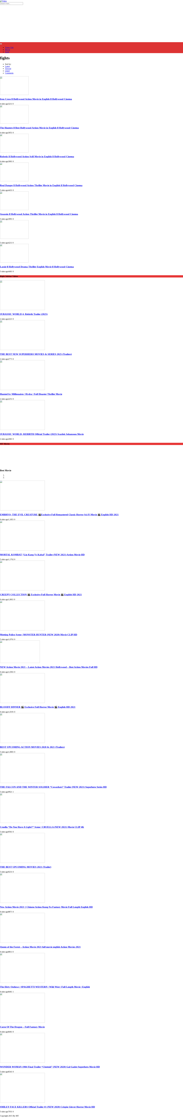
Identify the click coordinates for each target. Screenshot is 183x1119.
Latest (7, 66)
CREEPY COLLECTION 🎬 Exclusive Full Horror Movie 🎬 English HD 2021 (41, 594)
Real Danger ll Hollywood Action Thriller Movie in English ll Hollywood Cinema (41, 185)
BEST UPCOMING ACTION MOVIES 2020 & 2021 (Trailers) (32, 747)
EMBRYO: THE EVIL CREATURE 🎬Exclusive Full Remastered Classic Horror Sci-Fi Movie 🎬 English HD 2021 (59, 514)
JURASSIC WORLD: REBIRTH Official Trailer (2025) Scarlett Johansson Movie (42, 434)
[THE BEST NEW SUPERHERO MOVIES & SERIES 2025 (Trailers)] (22, 349)
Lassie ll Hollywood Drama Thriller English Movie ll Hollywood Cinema (37, 266)
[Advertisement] (91, 23)
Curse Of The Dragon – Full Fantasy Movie (22, 1027)
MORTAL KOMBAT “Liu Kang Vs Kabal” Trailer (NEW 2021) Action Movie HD (42, 554)
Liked (7, 71)
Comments (9, 73)
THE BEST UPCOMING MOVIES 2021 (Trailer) (25, 867)
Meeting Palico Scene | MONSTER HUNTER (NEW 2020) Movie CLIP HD (38, 634)
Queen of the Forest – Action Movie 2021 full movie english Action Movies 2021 (40, 947)
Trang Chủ (9, 47)
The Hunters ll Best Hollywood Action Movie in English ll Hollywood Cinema (39, 127)
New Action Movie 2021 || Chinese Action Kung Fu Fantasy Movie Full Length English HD (46, 907)
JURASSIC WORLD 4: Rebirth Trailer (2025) (24, 314)
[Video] (3, 1)
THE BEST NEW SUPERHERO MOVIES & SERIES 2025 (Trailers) (36, 354)
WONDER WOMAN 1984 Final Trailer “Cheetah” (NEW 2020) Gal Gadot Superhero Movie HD (50, 1067)
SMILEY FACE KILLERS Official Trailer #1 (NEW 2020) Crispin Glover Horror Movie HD (47, 1107)
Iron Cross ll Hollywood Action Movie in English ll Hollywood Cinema (36, 99)
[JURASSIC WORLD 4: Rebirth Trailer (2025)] (22, 309)
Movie (7, 50)
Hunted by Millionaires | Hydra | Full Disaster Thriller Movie (31, 394)
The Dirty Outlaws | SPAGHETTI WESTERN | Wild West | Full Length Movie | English (45, 987)
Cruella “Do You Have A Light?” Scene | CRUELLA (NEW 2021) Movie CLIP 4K (42, 827)
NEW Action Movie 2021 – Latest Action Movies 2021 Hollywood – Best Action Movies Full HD (48, 667)
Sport (7, 52)
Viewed (8, 69)
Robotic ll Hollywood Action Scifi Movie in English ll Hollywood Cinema (37, 156)
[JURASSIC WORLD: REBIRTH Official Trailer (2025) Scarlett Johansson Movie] (22, 429)
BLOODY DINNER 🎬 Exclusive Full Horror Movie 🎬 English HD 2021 (37, 707)
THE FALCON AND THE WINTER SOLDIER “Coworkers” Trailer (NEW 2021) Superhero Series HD (53, 787)
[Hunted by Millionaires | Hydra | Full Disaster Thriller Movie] (22, 389)
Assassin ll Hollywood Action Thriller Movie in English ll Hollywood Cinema (39, 214)
